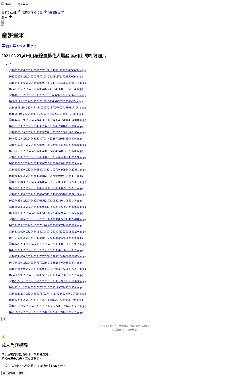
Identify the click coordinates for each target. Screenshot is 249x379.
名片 (33, 46)
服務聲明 (132, 329)
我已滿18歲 (9, 373)
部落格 (21, 46)
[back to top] (4, 319)
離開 (21, 373)
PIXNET (111, 326)
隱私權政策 (118, 329)
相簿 (9, 46)
